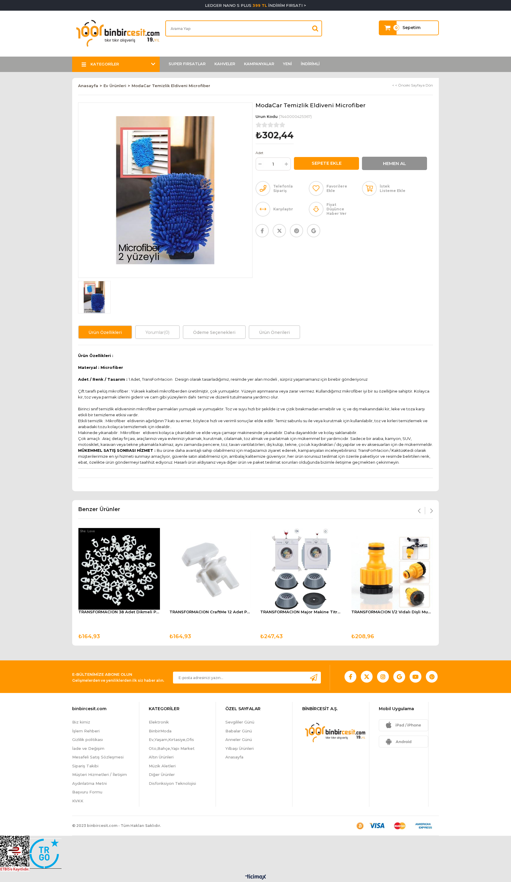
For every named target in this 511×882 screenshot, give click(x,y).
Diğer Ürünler (162, 774)
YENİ (287, 64)
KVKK (77, 800)
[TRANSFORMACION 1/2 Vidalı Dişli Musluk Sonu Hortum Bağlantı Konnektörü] (392, 569)
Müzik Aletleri (162, 765)
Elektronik (159, 722)
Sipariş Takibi (85, 765)
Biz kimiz (81, 722)
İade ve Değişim (88, 748)
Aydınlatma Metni (89, 783)
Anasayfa (234, 757)
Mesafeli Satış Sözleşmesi (98, 757)
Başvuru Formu (87, 792)
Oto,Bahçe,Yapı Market (172, 748)
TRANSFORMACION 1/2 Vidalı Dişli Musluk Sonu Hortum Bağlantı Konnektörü (392, 612)
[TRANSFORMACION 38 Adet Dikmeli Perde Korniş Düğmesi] (119, 569)
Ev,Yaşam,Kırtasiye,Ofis (171, 739)
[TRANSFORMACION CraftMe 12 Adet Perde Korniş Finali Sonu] (210, 569)
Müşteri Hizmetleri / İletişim (99, 774)
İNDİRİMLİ (310, 64)
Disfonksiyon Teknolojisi (172, 783)
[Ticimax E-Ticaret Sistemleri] (255, 877)
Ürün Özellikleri (105, 332)
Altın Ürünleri (161, 757)
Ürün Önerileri (274, 332)
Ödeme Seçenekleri (214, 332)
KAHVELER (224, 64)
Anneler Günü (238, 739)
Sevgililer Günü (239, 722)
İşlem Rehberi (86, 731)
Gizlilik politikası (87, 739)
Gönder (313, 677)
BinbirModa (160, 731)
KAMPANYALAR (259, 64)
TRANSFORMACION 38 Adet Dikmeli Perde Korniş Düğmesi (119, 612)
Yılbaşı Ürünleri (239, 748)
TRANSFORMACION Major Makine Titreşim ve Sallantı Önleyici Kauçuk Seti (301, 612)
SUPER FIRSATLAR (187, 64)
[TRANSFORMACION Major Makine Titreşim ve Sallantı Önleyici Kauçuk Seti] (301, 569)
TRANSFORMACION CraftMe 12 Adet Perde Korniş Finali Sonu (210, 612)
